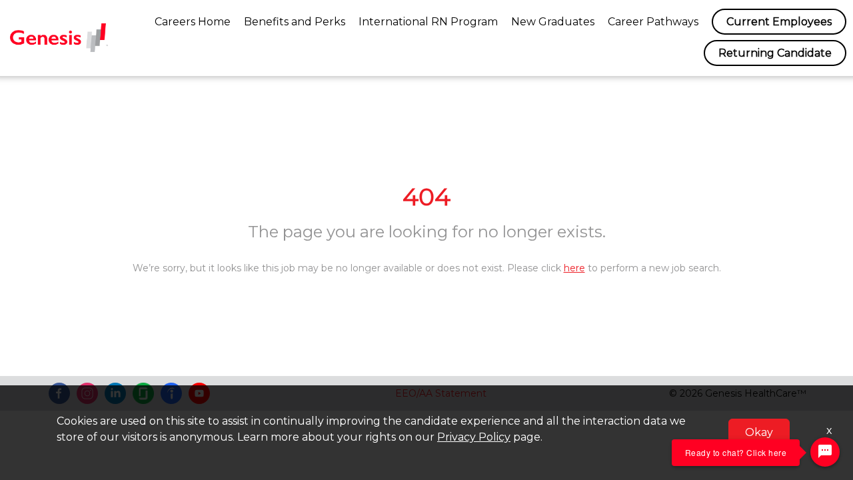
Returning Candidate (775, 53)
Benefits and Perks (294, 21)
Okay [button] (759, 432)
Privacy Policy (473, 437)
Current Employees (779, 21)
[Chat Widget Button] (825, 452)
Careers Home (193, 21)
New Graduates (552, 21)
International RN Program (428, 21)
